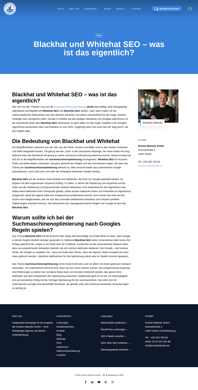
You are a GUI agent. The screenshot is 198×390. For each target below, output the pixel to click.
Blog (99, 35)
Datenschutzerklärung (68, 351)
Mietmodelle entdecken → (115, 322)
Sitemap (60, 339)
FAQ (58, 343)
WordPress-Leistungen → (114, 329)
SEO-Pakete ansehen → (114, 336)
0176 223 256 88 (161, 341)
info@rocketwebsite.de (150, 165)
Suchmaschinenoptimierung (70, 106)
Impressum (62, 347)
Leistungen (62, 322)
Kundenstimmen (65, 326)
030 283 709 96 (159, 337)
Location (61, 355)
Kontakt (60, 330)
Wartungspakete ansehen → (116, 349)
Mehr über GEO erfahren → (116, 343)
